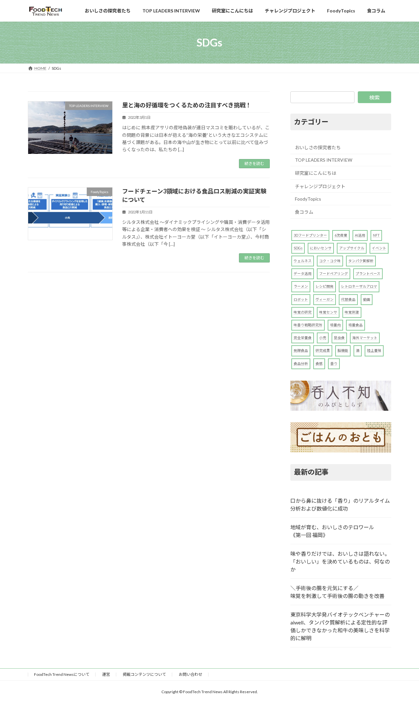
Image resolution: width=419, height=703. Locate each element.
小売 (322, 337)
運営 (106, 674)
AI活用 (360, 235)
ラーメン (301, 286)
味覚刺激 (352, 312)
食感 (319, 363)
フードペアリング (333, 273)
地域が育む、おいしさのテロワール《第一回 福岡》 (332, 531)
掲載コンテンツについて (144, 674)
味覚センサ (328, 312)
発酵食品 (301, 350)
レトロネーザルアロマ (359, 286)
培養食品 (355, 325)
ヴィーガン (325, 299)
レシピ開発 (325, 286)
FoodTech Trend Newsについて (61, 674)
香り (333, 363)
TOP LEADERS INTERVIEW (323, 160)
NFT (376, 235)
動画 (366, 299)
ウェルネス (303, 261)
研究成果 (323, 350)
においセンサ (321, 248)
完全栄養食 (303, 337)
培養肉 (335, 325)
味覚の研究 (303, 312)
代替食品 (348, 299)
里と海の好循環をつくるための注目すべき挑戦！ (186, 105)
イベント (379, 248)
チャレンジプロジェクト (320, 186)
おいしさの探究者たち (318, 147)
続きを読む (254, 163)
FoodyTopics (308, 199)
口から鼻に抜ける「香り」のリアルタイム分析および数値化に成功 (340, 504)
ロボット (301, 299)
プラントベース (367, 273)
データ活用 (303, 273)
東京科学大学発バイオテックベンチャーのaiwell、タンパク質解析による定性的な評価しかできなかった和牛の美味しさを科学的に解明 (340, 626)
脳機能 (342, 350)
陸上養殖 (374, 350)
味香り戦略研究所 (308, 325)
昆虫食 (339, 337)
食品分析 (301, 363)
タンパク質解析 (360, 261)
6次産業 (341, 235)
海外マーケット (364, 337)
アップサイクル (351, 248)
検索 (374, 97)
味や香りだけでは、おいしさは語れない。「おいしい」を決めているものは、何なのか (340, 561)
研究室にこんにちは (315, 173)
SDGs (298, 248)
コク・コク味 (330, 261)
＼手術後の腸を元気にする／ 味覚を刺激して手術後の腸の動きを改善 (337, 592)
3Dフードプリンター (310, 235)
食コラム (304, 212)
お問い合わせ (190, 674)
